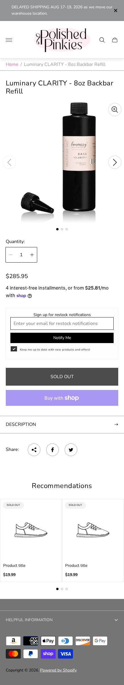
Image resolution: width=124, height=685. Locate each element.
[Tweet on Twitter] (71, 449)
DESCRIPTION (21, 424)
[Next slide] (114, 162)
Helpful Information (29, 620)
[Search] (102, 40)
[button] (57, 229)
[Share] (34, 449)
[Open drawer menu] (9, 40)
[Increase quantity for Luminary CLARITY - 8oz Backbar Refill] (32, 254)
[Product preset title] (31, 529)
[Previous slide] (9, 162)
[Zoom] (114, 109)
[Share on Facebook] (52, 449)
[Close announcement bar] (115, 10)
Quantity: (15, 241)
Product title (14, 565)
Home (12, 64)
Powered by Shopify (58, 670)
